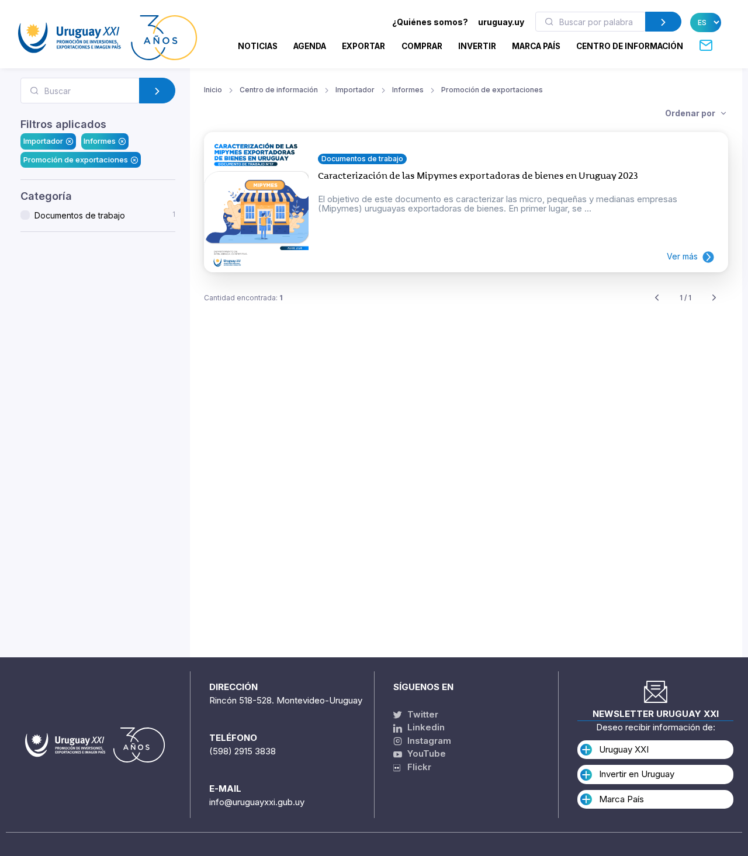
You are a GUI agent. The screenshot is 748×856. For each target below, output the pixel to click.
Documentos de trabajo (104, 215)
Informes (100, 140)
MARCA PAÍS (536, 46)
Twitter (421, 714)
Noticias (258, 46)
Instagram (428, 740)
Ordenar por (691, 113)
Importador (43, 140)
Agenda (309, 46)
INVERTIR (477, 46)
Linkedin (425, 727)
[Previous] (657, 298)
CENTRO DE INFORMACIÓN (629, 46)
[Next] (714, 298)
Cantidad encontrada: (243, 297)
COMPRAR (421, 46)
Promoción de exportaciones (75, 159)
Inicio (213, 89)
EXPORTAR (363, 46)
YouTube (425, 753)
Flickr (415, 766)
